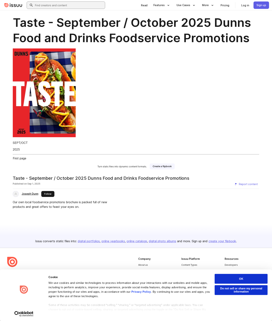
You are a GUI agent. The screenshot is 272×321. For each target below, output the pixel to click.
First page (19, 158)
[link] (144, 5)
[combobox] (69, 5)
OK (241, 278)
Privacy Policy (141, 291)
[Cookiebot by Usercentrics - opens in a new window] (24, 314)
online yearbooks (113, 241)
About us (143, 264)
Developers (231, 264)
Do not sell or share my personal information (241, 290)
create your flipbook (222, 241)
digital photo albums (162, 241)
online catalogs (137, 241)
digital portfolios (89, 241)
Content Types (189, 264)
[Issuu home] (13, 5)
